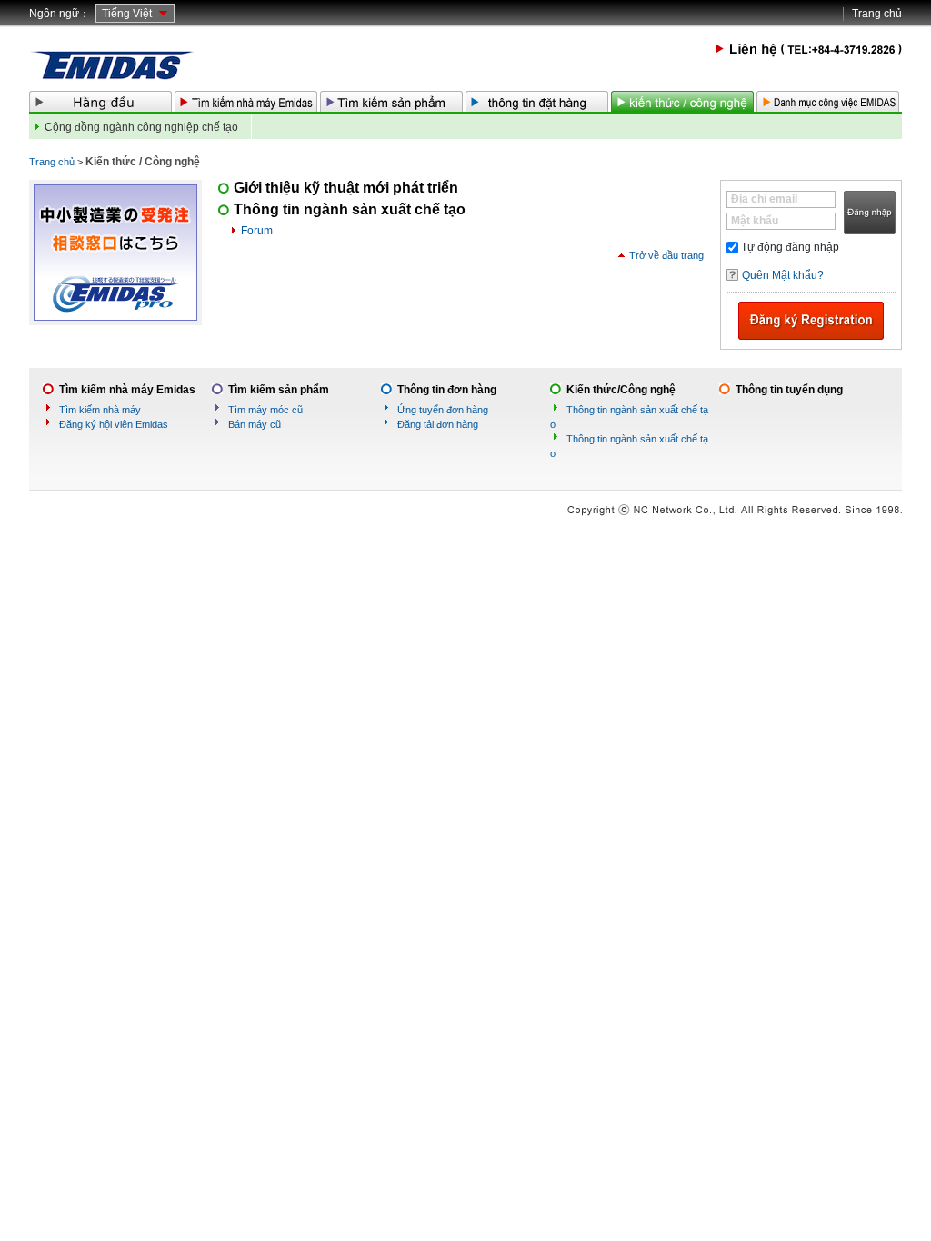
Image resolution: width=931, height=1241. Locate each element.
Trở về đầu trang (666, 255)
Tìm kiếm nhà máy (100, 409)
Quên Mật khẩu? (783, 275)
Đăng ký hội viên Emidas (113, 424)
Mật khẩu (754, 220)
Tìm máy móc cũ (265, 409)
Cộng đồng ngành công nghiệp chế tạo (141, 127)
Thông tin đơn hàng (446, 389)
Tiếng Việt (127, 13)
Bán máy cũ (254, 424)
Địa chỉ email (764, 199)
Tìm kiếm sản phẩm (278, 389)
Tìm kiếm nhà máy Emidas (127, 389)
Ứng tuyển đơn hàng (442, 409)
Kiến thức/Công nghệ (621, 389)
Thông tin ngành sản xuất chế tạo (350, 209)
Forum (257, 230)
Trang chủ (877, 13)
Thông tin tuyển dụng (789, 389)
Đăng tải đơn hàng (437, 424)
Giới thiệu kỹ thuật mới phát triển (346, 187)
